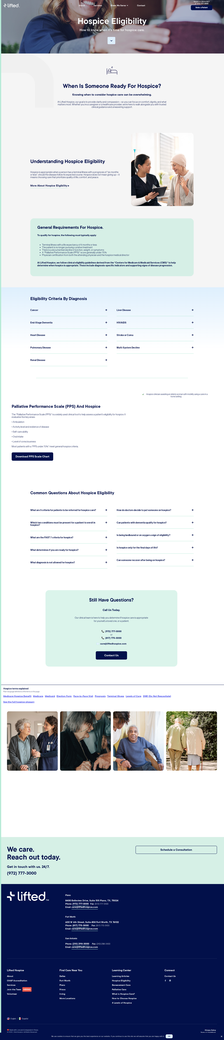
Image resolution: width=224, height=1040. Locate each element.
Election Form (64, 696)
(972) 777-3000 (22, 873)
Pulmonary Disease (40, 347)
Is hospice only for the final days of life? (137, 547)
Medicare (38, 696)
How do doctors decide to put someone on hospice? (144, 510)
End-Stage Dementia (41, 322)
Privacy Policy (210, 1030)
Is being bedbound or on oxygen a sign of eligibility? (143, 535)
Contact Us (170, 976)
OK (169, 1036)
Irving (62, 994)
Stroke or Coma (125, 335)
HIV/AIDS (121, 322)
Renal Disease (37, 360)
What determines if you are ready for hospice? (54, 550)
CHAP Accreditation (17, 980)
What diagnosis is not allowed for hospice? (52, 562)
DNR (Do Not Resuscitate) (157, 696)
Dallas (62, 976)
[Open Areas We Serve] (127, 5)
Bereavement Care (121, 985)
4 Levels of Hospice (122, 1003)
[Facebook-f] (165, 980)
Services (11, 985)
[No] (221, 1036)
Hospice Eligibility (121, 980)
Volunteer (12, 994)
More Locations (67, 998)
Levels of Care (133, 696)
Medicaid (50, 696)
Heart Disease (37, 335)
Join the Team (19, 989)
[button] (68, 312)
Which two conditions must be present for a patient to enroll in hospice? (62, 523)
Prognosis (100, 696)
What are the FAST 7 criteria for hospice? (51, 537)
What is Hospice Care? (123, 994)
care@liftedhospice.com (85, 907)
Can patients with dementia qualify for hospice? (142, 522)
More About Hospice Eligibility (48, 186)
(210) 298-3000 (80, 944)
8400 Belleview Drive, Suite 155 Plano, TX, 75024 (91, 900)
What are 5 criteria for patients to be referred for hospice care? (63, 510)
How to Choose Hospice (124, 998)
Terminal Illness (115, 696)
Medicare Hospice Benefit (17, 696)
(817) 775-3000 (80, 925)
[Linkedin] (170, 980)
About (10, 976)
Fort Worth (65, 980)
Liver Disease (124, 310)
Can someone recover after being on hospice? (141, 560)
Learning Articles (120, 976)
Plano (62, 985)
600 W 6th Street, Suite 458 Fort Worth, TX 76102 (92, 922)
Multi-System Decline (128, 347)
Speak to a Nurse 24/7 (202, 1)
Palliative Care (119, 989)
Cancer (34, 310)
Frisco (63, 989)
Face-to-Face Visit (83, 696)
